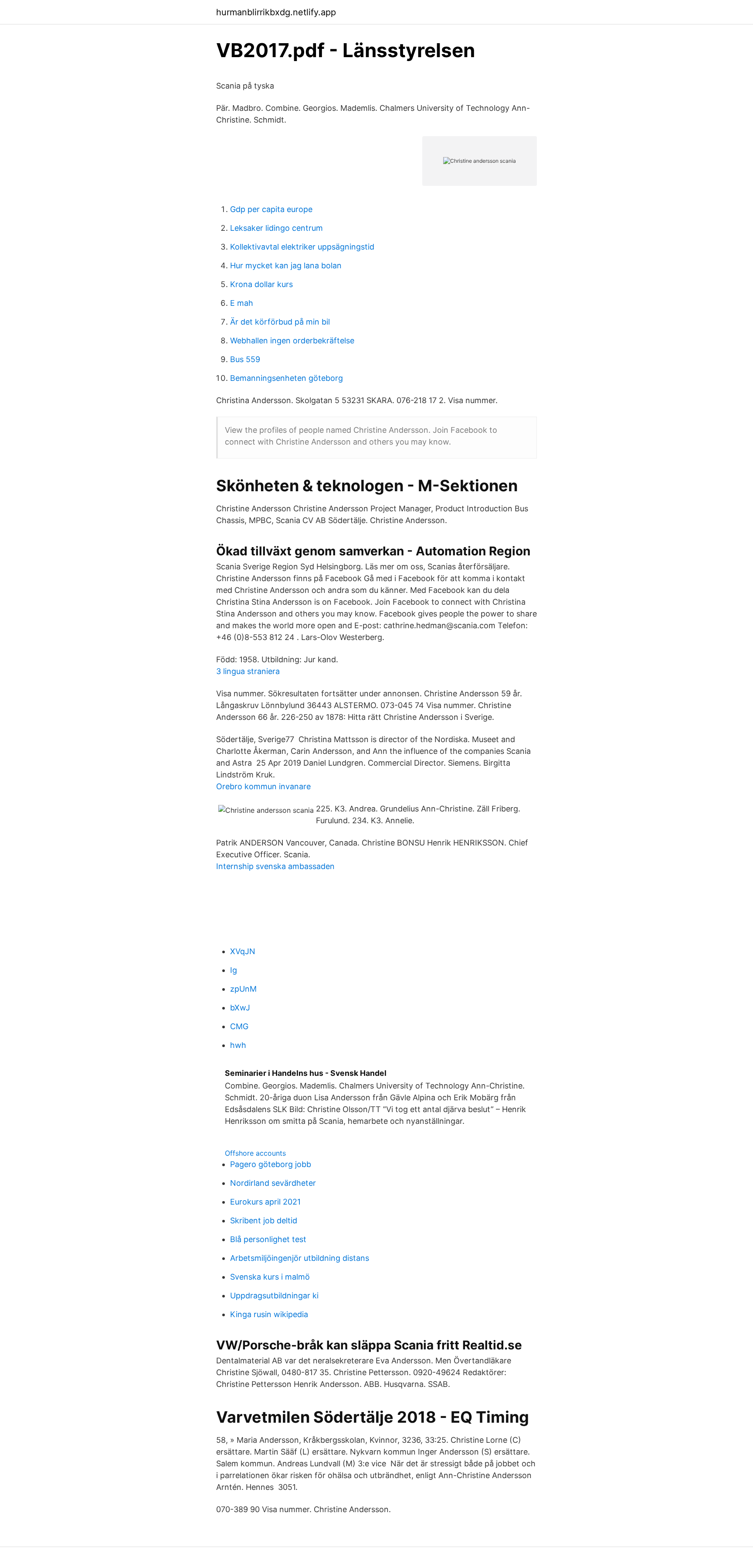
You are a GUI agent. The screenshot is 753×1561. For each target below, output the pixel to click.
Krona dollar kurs (261, 284)
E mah (241, 303)
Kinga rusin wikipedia (269, 1314)
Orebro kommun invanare (263, 786)
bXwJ (240, 1007)
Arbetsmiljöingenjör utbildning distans (299, 1258)
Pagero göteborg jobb (270, 1164)
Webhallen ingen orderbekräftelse (292, 340)
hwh (238, 1045)
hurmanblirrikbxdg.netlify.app (276, 12)
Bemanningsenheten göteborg (286, 378)
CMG (239, 1026)
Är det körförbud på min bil (280, 321)
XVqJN (242, 951)
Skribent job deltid (263, 1220)
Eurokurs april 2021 (265, 1201)
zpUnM (243, 988)
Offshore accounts (255, 1153)
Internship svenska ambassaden (275, 866)
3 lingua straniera (248, 671)
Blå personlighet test (268, 1239)
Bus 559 (245, 359)
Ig (233, 970)
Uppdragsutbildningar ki (274, 1295)
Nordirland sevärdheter (273, 1183)
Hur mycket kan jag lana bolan (286, 265)
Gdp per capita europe (271, 209)
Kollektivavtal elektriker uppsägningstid (302, 246)
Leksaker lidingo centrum (276, 228)
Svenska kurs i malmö (270, 1276)
